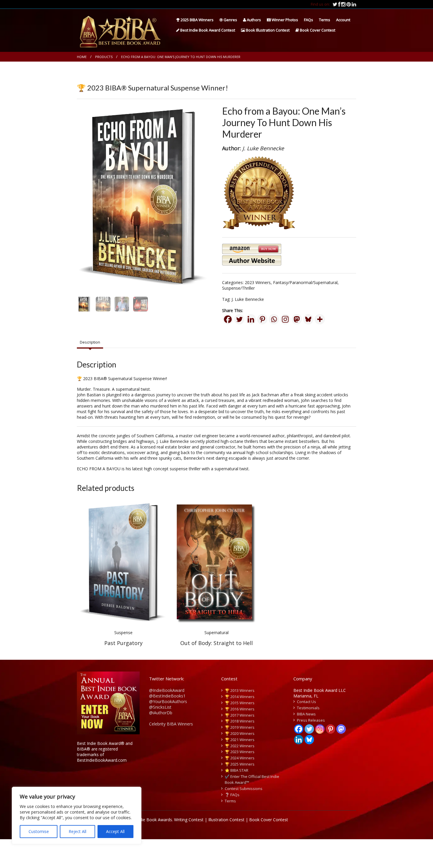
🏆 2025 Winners (239, 764)
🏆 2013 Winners (239, 690)
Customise (39, 831)
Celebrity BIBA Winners (171, 724)
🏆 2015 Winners (239, 702)
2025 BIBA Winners (197, 19)
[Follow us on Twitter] (335, 4)
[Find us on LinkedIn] (354, 4)
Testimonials (308, 707)
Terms (324, 19)
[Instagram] (285, 319)
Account (343, 19)
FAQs (308, 19)
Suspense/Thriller (238, 288)
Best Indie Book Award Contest (207, 30)
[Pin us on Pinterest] (349, 4)
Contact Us (306, 701)
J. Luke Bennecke (248, 299)
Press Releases (311, 720)
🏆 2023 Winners (239, 751)
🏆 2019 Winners (239, 727)
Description (90, 342)
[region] (76, 815)
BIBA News (306, 714)
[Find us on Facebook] (339, 4)
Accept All (115, 831)
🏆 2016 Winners (239, 709)
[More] (320, 319)
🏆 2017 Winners (239, 715)
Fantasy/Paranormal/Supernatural (305, 282)
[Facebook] (228, 319)
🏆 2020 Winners (239, 733)
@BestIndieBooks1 (167, 696)
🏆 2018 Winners (239, 721)
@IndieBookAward (166, 690)
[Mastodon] (297, 319)
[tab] (90, 342)
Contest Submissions (243, 788)
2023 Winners (258, 282)
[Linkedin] (251, 319)
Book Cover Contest (317, 30)
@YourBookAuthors (168, 701)
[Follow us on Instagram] (343, 4)
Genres (230, 19)
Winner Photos (284, 19)
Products (104, 57)
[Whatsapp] (274, 319)
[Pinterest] (262, 319)
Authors (253, 19)
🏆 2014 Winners (239, 696)
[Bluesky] (308, 319)
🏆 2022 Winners (239, 745)
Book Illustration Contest (267, 30)
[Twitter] (239, 319)
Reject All (77, 831)
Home (82, 57)
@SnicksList (160, 707)
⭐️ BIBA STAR (236, 770)
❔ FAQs (232, 794)
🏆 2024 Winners (239, 758)
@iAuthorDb (160, 712)
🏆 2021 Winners (239, 739)
